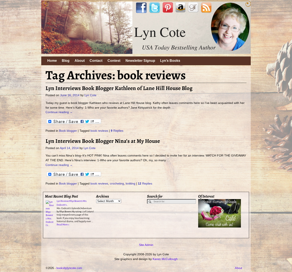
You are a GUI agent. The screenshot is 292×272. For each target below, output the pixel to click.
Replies (117, 130)
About (80, 60)
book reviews (99, 130)
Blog (65, 60)
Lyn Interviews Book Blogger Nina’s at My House (103, 141)
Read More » (63, 224)
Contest (114, 60)
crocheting (117, 183)
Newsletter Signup (140, 60)
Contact (96, 60)
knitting (130, 183)
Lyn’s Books (170, 60)
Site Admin (146, 245)
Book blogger (68, 130)
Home (52, 60)
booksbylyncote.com (69, 268)
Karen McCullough (165, 259)
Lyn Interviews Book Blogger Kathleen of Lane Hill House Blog (119, 88)
